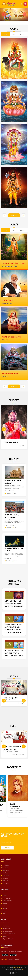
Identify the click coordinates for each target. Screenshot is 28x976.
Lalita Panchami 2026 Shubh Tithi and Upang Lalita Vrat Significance (14, 603)
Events (4, 911)
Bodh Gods (6, 870)
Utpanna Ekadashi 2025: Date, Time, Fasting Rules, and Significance (14, 653)
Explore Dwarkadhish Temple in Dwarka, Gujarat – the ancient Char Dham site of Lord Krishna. (14, 487)
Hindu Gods (6, 865)
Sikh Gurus (5, 883)
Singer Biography (7, 900)
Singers (4, 895)
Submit (7, 847)
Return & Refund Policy (9, 933)
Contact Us (6, 926)
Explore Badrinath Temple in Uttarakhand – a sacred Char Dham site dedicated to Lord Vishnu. (14, 521)
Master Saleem (18, 442)
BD (23, 969)
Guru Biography (7, 898)
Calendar (5, 903)
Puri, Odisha (8, 558)
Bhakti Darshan (16, 967)
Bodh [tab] (21, 34)
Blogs (4, 913)
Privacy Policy (6, 928)
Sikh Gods (5, 873)
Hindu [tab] (5, 34)
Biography (5, 936)
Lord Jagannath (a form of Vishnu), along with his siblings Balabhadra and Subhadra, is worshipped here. (14, 554)
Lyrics (4, 906)
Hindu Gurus (6, 875)
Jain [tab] (14, 34)
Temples (5, 908)
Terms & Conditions (8, 931)
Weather (8, 493)
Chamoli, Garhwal (9, 525)
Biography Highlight (8, 939)
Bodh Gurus (6, 880)
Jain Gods (5, 867)
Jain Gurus (5, 878)
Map (15, 493)
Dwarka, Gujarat (9, 490)
